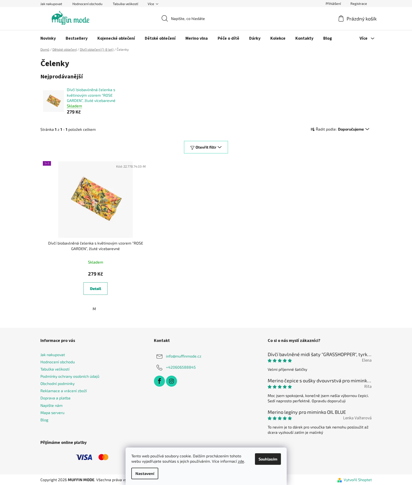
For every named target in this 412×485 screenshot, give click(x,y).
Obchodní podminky (57, 383)
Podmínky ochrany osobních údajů (69, 376)
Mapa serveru (52, 412)
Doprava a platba (55, 398)
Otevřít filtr (206, 147)
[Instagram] (171, 381)
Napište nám (51, 405)
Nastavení (144, 473)
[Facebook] (159, 381)
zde (241, 461)
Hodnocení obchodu (87, 4)
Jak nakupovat (51, 4)
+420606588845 (181, 367)
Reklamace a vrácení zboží (63, 390)
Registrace (358, 3)
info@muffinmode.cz (183, 355)
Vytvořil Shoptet (358, 479)
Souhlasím (268, 459)
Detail (95, 288)
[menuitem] (48, 38)
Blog (44, 419)
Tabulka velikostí (125, 4)
